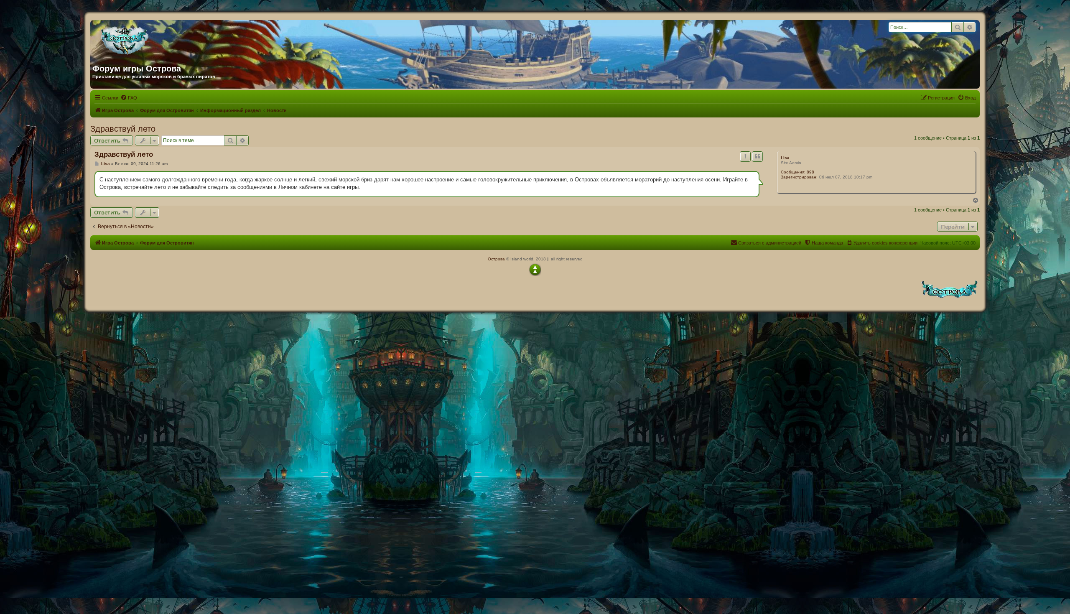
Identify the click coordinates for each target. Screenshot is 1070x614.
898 (810, 172)
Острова (496, 259)
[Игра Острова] (172, 39)
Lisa (785, 157)
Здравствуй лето (122, 128)
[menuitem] (128, 98)
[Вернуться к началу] (535, 269)
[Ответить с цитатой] (757, 156)
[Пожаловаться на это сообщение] (745, 156)
